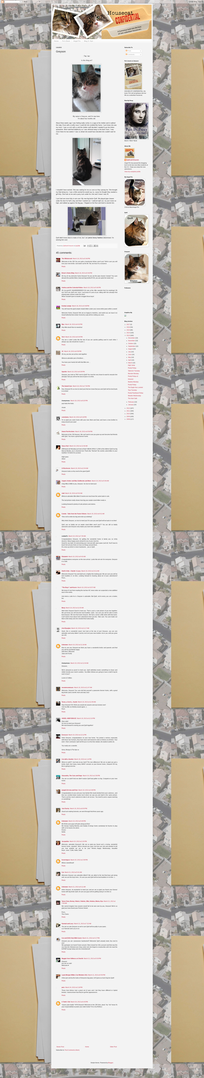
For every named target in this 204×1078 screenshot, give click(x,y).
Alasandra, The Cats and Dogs (72, 775)
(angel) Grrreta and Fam (70, 790)
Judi (63, 493)
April (130, 360)
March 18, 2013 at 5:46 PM (81, 258)
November (131, 341)
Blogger (110, 1063)
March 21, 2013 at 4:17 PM (91, 938)
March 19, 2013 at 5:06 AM (100, 481)
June (130, 354)
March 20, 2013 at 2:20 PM (78, 841)
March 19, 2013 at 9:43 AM (77, 556)
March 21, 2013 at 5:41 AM (73, 872)
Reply (63, 266)
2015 (128, 330)
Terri (63, 337)
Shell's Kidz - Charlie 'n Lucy (71, 571)
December (131, 338)
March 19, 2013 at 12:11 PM (77, 735)
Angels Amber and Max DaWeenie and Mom (76, 481)
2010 (128, 413)
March (130, 363)
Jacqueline (65, 841)
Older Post (113, 1047)
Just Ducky (65, 808)
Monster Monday (133, 373)
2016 (128, 327)
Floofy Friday (132, 368)
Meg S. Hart (88, 41)
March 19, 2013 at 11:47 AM (83, 687)
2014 (128, 333)
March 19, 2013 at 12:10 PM (86, 718)
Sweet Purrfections (68, 431)
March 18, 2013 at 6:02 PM (73, 324)
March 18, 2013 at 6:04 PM (74, 337)
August (130, 349)
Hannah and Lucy (67, 923)
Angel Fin (77, 41)
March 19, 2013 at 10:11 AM (90, 571)
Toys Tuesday (132, 390)
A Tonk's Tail (66, 1002)
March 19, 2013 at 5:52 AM (73, 493)
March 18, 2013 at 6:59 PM (72, 351)
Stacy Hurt (65, 446)
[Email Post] (84, 245)
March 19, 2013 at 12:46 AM (78, 446)
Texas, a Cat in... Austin (69, 702)
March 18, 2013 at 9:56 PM (83, 431)
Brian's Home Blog (68, 273)
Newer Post (60, 1047)
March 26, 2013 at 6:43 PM (79, 1002)
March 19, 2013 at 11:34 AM (79, 663)
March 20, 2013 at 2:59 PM (79, 860)
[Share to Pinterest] (97, 246)
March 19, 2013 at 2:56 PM (91, 775)
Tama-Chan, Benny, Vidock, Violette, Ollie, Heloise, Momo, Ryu (82, 901)
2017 (128, 324)
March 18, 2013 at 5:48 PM (80, 306)
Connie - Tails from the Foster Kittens (74, 514)
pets (63, 987)
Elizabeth (65, 556)
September (132, 346)
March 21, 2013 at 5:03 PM (92, 958)
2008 (128, 419)
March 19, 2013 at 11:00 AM (75, 608)
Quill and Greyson (133, 160)
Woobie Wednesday (134, 396)
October (131, 343)
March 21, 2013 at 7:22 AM (82, 923)
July (129, 352)
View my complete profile (132, 171)
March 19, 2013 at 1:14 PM (82, 759)
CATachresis (66, 468)
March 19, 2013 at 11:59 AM (87, 702)
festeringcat (66, 860)
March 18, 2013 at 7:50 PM (81, 386)
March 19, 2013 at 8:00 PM (78, 808)
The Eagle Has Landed (135, 387)
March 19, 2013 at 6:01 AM (95, 514)
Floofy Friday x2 (133, 376)
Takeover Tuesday (134, 371)
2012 (128, 408)
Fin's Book (66, 41)
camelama (65, 417)
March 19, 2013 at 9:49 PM (77, 821)
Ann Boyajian (66, 628)
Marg (63, 608)
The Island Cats (67, 386)
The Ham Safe (132, 398)
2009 (128, 416)
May (129, 357)
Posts (129, 51)
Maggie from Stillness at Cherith (72, 958)
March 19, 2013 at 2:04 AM (79, 468)
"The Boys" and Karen (69, 587)
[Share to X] (92, 246)
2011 (128, 411)
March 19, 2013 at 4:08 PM (87, 790)
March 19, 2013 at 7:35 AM (77, 536)
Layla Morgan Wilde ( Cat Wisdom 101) (74, 975)
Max (63, 324)
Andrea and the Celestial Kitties (72, 287)
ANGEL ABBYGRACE (69, 718)
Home (56, 41)
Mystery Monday (133, 382)
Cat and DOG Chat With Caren (72, 938)
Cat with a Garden (68, 759)
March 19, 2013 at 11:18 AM (77, 645)
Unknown (65, 645)
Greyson (130, 379)
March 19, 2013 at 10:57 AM (86, 587)
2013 (128, 335)
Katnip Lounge (66, 306)
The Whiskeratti (67, 258)
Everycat (65, 735)
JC (63, 351)
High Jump (131, 365)
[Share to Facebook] (95, 246)
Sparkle (64, 372)
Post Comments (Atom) (72, 1050)
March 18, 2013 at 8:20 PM (79, 400)
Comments (130, 54)
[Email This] (88, 246)
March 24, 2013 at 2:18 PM (73, 987)
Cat (63, 872)
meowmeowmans (67, 687)
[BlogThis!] (90, 246)
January (131, 405)
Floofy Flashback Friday (135, 393)
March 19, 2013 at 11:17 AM (80, 628)
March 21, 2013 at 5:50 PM (96, 975)
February (131, 402)
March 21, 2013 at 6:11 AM (77, 887)
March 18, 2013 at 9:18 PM (78, 417)
